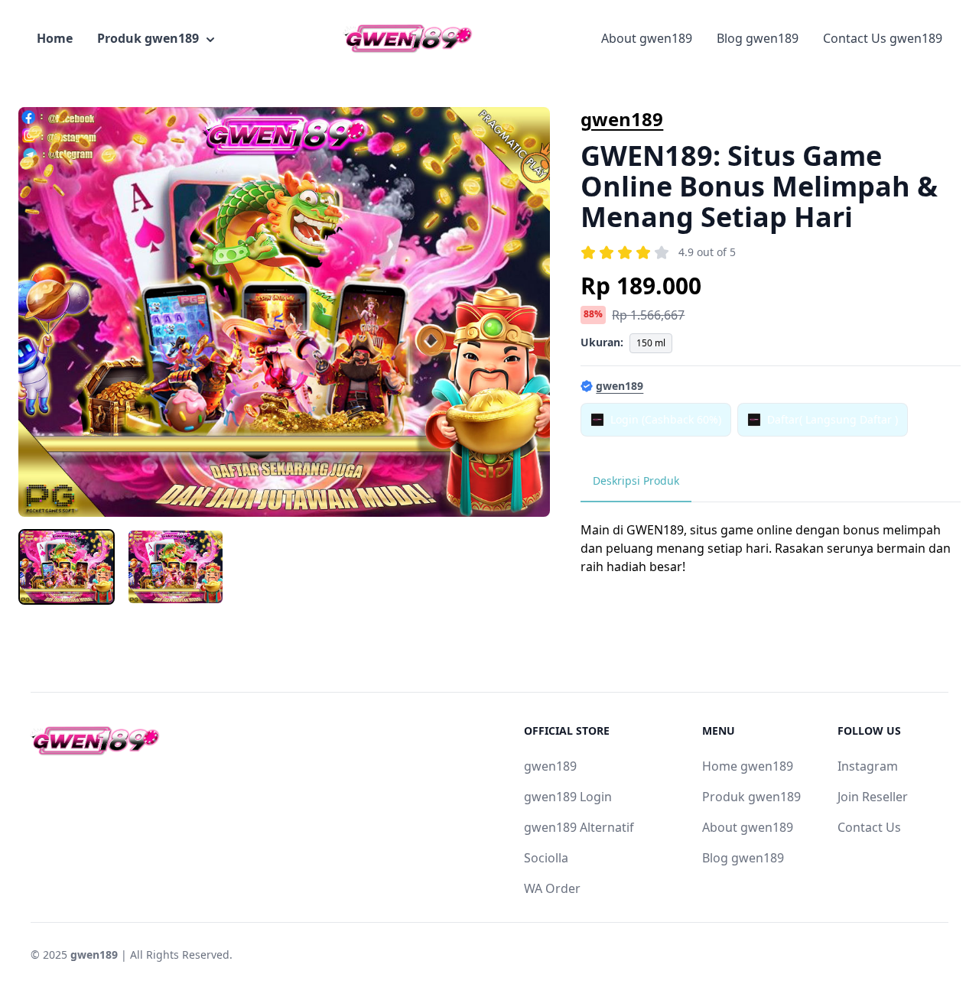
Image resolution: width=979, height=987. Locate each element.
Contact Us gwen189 (882, 38)
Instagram (868, 766)
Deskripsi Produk (636, 480)
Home (55, 38)
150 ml (650, 342)
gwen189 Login (568, 796)
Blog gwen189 (757, 38)
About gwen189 (646, 38)
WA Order (552, 888)
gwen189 (622, 118)
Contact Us (869, 827)
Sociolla (546, 857)
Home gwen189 (747, 766)
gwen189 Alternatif (579, 827)
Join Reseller (873, 796)
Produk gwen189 (148, 38)
